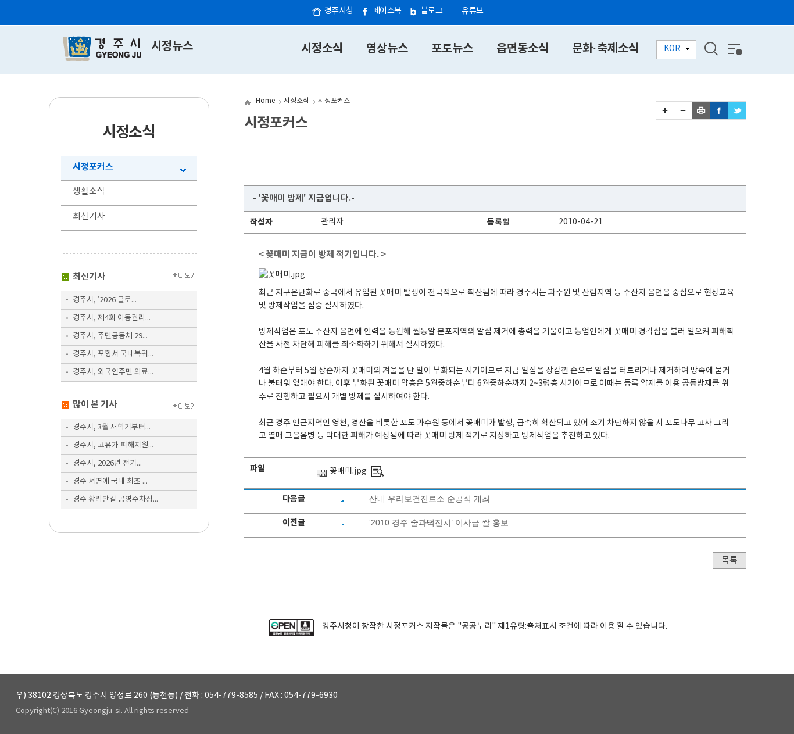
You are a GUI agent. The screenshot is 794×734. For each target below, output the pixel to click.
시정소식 (296, 101)
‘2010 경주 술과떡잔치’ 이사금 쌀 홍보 (439, 522)
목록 (729, 560)
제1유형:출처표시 (527, 626)
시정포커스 (93, 167)
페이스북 (387, 11)
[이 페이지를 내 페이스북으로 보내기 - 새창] (719, 116)
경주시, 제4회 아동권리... (112, 318)
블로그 (432, 11)
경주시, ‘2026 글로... (105, 300)
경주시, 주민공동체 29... (110, 336)
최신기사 (89, 216)
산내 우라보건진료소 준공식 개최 (429, 498)
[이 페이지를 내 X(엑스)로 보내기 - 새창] (737, 116)
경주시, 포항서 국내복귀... (113, 354)
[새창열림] (291, 633)
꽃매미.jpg (348, 471)
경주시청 (338, 11)
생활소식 (89, 191)
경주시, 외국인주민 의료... (113, 372)
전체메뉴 (734, 49)
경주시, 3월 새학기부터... (112, 427)
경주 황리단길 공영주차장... (115, 499)
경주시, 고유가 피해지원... (113, 445)
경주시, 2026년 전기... (107, 463)
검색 (711, 49)
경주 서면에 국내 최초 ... (110, 481)
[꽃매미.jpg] (377, 471)
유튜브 (473, 11)
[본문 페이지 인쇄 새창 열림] (701, 116)
